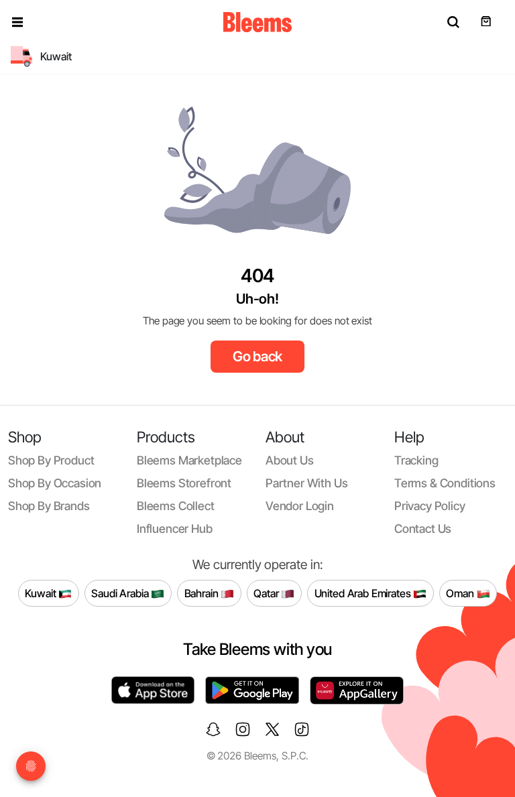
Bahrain (202, 593)
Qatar (267, 593)
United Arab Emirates (364, 593)
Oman (461, 593)
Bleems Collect (176, 506)
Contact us (422, 529)
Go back (258, 356)
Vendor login (300, 506)
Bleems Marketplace (189, 460)
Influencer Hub (175, 529)
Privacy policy (429, 506)
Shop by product (51, 460)
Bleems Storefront (184, 483)
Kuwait (41, 593)
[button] (17, 22)
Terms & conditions (445, 483)
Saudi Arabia (121, 593)
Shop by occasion (54, 483)
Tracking (416, 460)
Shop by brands (49, 506)
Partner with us (306, 483)
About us (290, 460)
